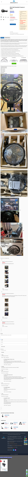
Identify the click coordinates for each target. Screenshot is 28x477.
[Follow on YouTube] (26, 438)
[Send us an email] (26, 437)
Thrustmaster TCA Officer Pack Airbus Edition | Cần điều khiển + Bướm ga (16, 422)
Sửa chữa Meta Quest (22, 433)
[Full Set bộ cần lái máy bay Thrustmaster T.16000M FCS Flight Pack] (20, 423)
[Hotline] (27, 475)
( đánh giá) (11, 15)
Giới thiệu (4, 433)
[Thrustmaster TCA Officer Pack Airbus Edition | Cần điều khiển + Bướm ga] (11, 423)
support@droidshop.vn (19, 445)
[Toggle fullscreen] (3, 472)
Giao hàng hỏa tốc (18, 433)
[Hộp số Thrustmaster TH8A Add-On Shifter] (11, 428)
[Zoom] (1, 15)
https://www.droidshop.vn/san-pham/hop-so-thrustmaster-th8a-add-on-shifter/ (14, 378)
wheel (21, 34)
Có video (6, 258)
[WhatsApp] (27, 472)
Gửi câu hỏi (3, 346)
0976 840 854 (14, 447)
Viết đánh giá (2, 72)
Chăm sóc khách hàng (7, 433)
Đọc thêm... (13, 63)
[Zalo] (27, 470)
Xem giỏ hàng (1, 457)
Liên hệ (19, 434)
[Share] (5, 472)
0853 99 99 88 (13, 445)
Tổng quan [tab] (2, 37)
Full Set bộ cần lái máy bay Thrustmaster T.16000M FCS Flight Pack (24, 422)
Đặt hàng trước (13, 24)
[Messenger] (27, 474)
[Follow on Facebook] (25, 437)
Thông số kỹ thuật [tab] (7, 37)
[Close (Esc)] (7, 472)
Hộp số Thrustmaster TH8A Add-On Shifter (7, 415)
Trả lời (3, 288)
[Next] (7, 11)
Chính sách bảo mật (13, 433)
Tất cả (1, 258)
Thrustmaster (17, 34)
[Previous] (1, 11)
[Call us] (25, 438)
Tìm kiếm (2, 352)
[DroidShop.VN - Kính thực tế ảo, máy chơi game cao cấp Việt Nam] (14, 1)
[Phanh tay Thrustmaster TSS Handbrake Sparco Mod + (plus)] (2, 428)
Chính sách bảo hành (10, 434)
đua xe (14, 34)
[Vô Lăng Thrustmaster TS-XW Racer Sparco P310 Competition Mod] (2, 423)
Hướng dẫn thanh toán (15, 434)
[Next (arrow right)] (3, 475)
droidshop (12, 34)
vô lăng (20, 34)
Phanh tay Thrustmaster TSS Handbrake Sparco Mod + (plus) (7, 427)
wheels (23, 34)
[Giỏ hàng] (26, 1)
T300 (15, 34)
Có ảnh (8, 258)
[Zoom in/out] (0, 472)
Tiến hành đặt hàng (5, 457)
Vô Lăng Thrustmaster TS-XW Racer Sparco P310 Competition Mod (7, 423)
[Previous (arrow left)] (0, 475)
